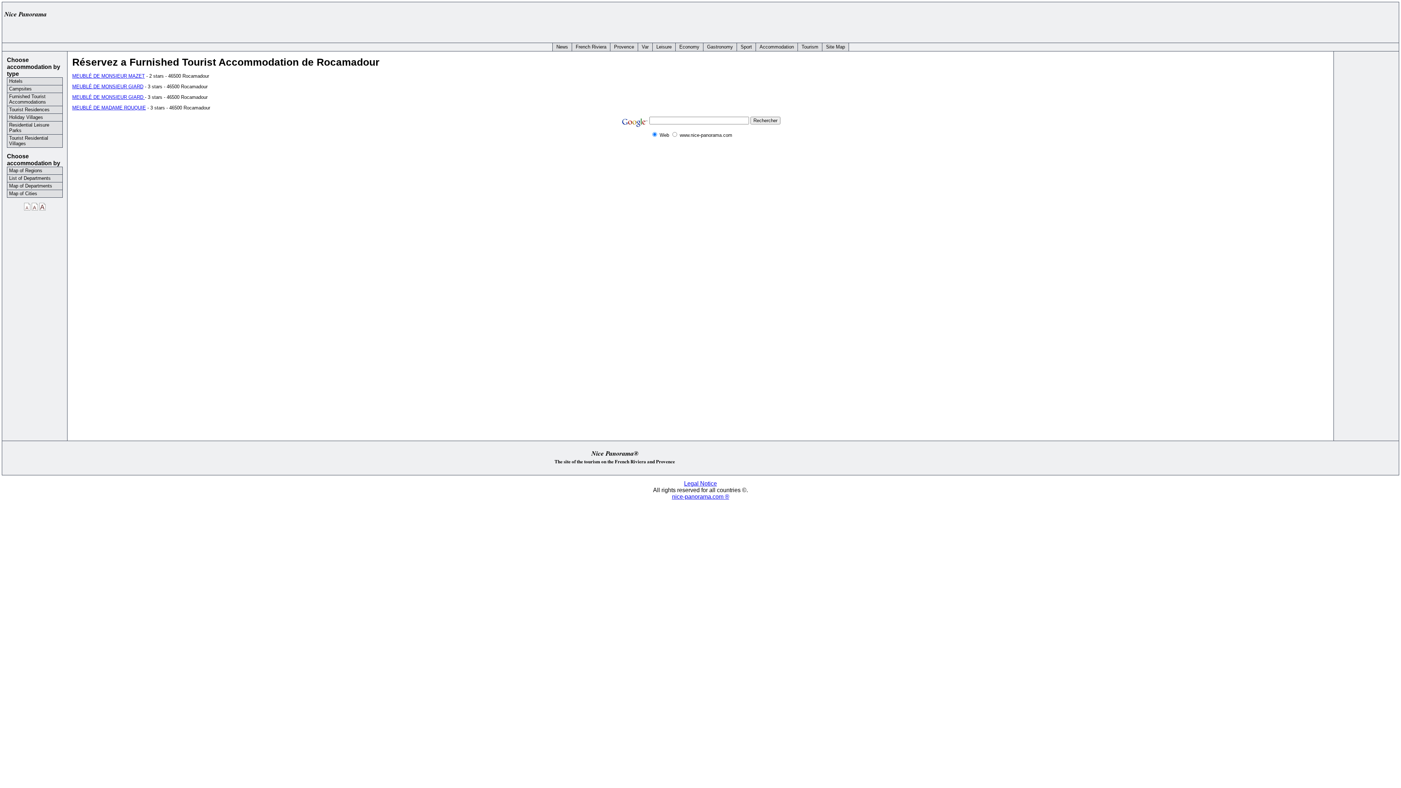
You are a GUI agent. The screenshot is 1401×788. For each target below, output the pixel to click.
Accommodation (777, 47)
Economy (689, 47)
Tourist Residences (29, 109)
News (562, 47)
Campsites (20, 89)
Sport (746, 47)
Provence (624, 47)
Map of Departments (30, 186)
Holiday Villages (26, 117)
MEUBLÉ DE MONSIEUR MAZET (108, 76)
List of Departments (30, 178)
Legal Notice (700, 483)
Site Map (835, 47)
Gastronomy (720, 47)
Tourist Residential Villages (28, 140)
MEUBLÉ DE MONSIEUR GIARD (107, 86)
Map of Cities (23, 193)
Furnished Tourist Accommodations (27, 99)
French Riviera (591, 47)
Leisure (664, 47)
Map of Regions (25, 170)
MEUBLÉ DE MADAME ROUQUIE (109, 108)
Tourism (810, 47)
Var (645, 47)
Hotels (16, 81)
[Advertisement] (1263, 20)
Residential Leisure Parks (29, 127)
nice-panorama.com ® (700, 497)
